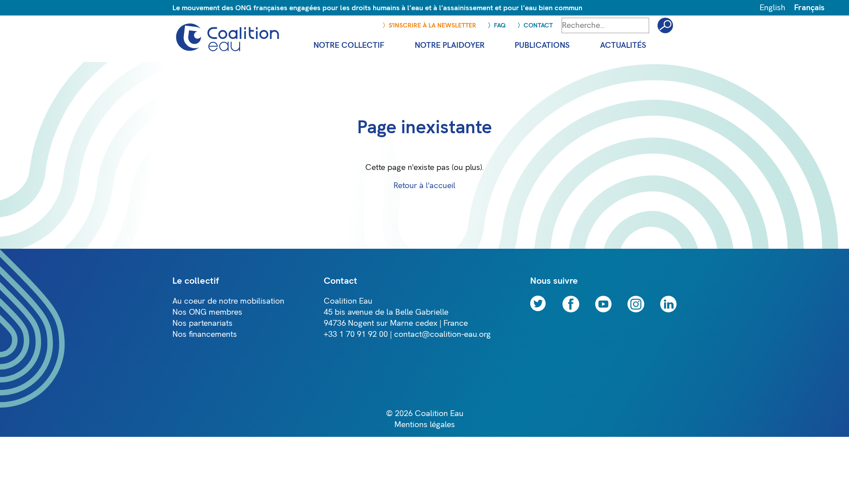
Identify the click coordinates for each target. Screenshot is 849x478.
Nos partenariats (202, 323)
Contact (538, 25)
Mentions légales (424, 424)
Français (809, 7)
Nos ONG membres (207, 312)
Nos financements (204, 334)
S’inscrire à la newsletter (432, 25)
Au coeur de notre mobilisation (228, 301)
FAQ (500, 25)
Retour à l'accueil (424, 185)
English (772, 7)
